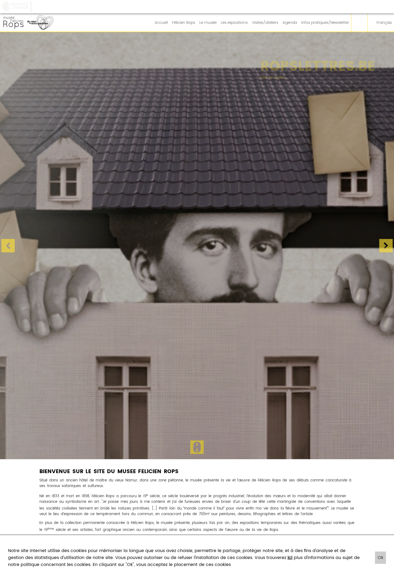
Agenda (290, 23)
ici (290, 557)
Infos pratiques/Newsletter (325, 23)
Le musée (208, 23)
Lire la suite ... (264, 77)
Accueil (161, 23)
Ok (380, 557)
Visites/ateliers (265, 23)
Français (384, 23)
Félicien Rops (183, 23)
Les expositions (234, 23)
